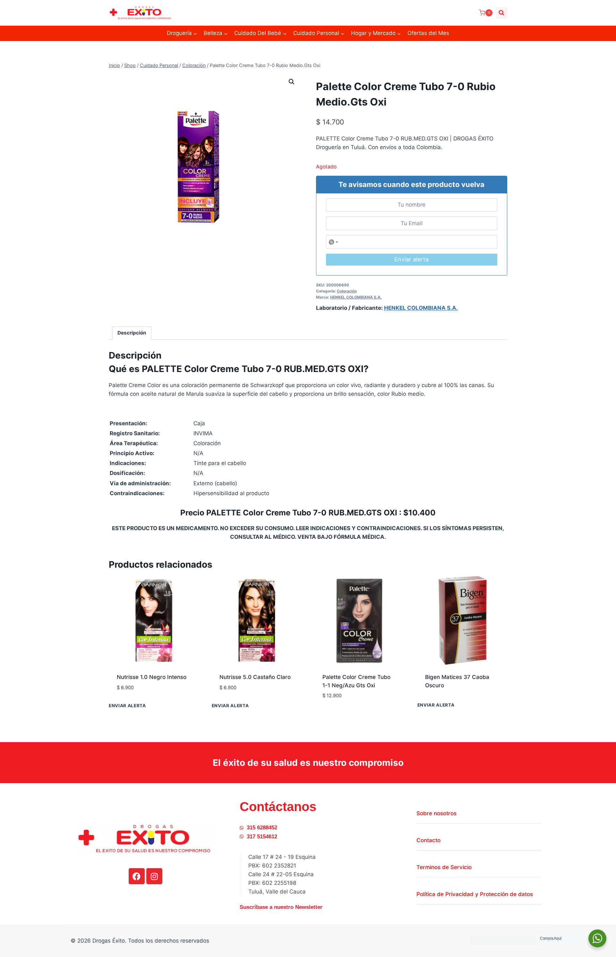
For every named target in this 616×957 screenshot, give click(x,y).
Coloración (347, 291)
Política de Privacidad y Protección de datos (474, 894)
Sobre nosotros (436, 813)
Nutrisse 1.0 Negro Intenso (151, 677)
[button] (291, 82)
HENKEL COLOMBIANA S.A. (356, 297)
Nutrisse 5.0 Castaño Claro (255, 677)
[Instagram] (154, 876)
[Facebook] (137, 876)
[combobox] (333, 242)
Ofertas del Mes (428, 33)
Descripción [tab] (131, 333)
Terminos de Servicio (444, 867)
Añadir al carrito (141, 706)
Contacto (428, 840)
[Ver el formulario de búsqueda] (501, 13)
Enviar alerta (411, 259)
